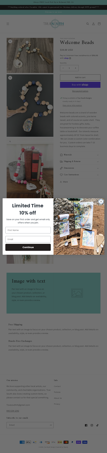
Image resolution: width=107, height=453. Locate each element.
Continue (28, 247)
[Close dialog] (101, 201)
